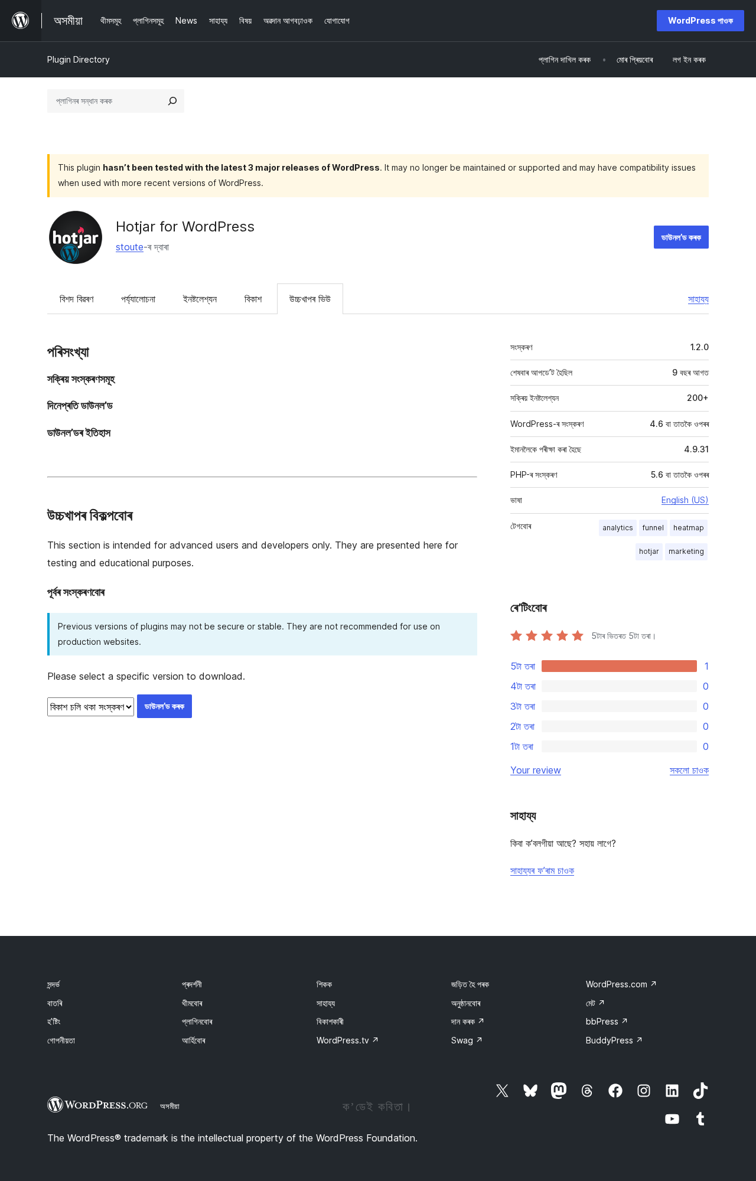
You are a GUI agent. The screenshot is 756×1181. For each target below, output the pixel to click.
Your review (535, 770)
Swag (467, 1040)
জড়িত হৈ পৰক (470, 984)
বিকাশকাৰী (330, 1021)
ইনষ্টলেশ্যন (200, 299)
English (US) (685, 500)
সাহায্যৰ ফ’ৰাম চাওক (542, 870)
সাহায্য (698, 299)
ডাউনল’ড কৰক (681, 237)
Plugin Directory (78, 59)
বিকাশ (253, 299)
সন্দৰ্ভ (53, 984)
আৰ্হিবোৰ (193, 1040)
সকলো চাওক (689, 770)
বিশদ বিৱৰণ (76, 299)
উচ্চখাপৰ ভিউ (310, 299)
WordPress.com (621, 984)
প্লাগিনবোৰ (197, 1021)
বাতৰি (54, 1003)
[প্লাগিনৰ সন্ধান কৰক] (172, 101)
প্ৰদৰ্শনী (192, 984)
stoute (130, 247)
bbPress (607, 1021)
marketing (686, 551)
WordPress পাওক (700, 20)
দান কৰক (468, 1021)
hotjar (649, 551)
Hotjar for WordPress (185, 226)
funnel (653, 527)
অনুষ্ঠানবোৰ (465, 1003)
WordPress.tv (348, 1040)
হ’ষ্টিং (53, 1021)
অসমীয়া (170, 1106)
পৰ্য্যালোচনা (138, 299)
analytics (617, 527)
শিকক (324, 984)
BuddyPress (614, 1040)
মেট (595, 1003)
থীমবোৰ (192, 1003)
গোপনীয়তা (61, 1040)
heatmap (688, 527)
